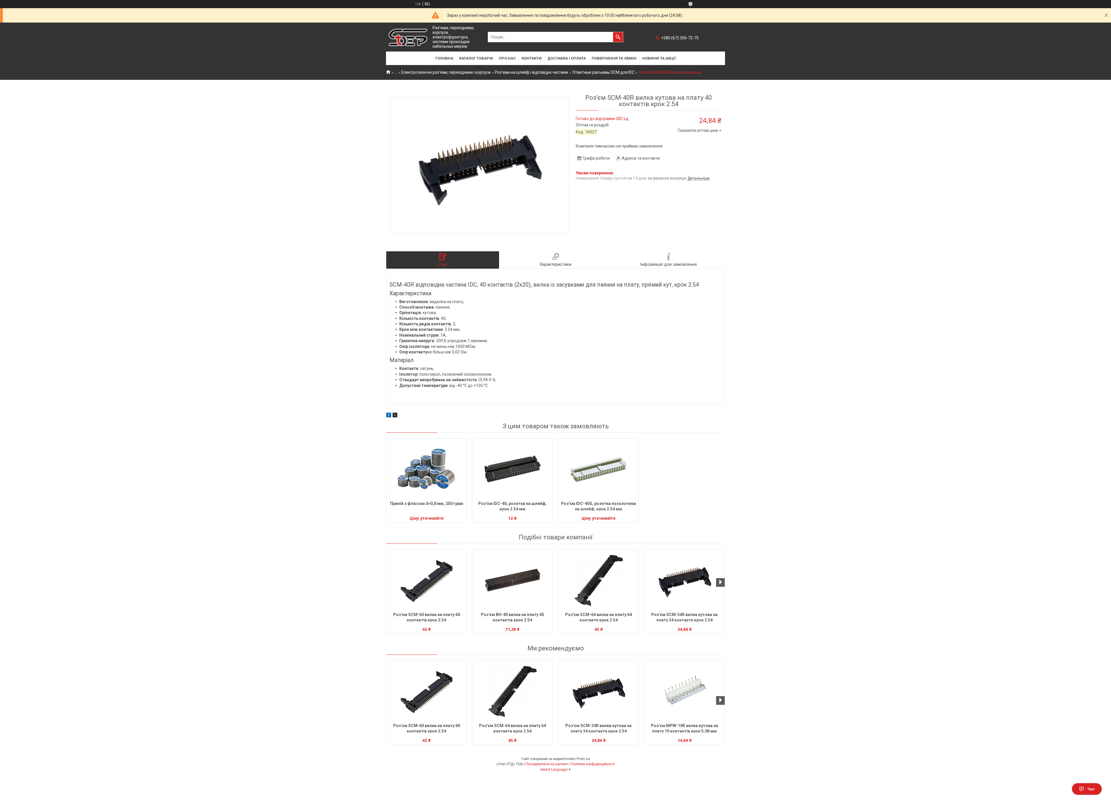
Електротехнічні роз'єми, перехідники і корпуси (446, 72)
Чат (1091, 789)
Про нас (507, 58)
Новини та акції (659, 58)
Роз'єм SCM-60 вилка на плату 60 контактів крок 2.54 (426, 617)
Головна (444, 58)
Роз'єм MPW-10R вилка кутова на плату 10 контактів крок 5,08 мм (684, 728)
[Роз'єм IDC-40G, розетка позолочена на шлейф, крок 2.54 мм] (598, 469)
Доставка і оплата (566, 58)
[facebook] (388, 416)
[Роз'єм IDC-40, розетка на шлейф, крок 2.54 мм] (512, 469)
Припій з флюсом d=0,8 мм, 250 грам (426, 503)
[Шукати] (618, 37)
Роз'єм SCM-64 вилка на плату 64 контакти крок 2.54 (598, 617)
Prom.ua (583, 759)
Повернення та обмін (614, 58)
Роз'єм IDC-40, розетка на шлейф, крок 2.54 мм (512, 506)
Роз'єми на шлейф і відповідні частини (531, 72)
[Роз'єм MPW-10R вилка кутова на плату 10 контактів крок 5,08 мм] (684, 691)
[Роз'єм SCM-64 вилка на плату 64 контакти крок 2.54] (598, 580)
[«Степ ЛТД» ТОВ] (408, 37)
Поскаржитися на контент (546, 764)
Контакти (532, 58)
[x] (395, 416)
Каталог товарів (476, 58)
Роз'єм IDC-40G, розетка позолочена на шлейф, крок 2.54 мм (598, 506)
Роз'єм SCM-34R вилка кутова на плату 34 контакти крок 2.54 (684, 617)
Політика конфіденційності (593, 764)
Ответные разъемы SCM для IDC (603, 72)
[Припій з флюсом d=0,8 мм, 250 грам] (426, 469)
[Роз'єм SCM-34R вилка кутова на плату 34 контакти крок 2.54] (684, 580)
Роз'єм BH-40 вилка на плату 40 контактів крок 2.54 (512, 617)
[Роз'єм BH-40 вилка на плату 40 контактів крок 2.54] (512, 580)
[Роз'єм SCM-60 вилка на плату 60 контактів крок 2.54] (426, 580)
